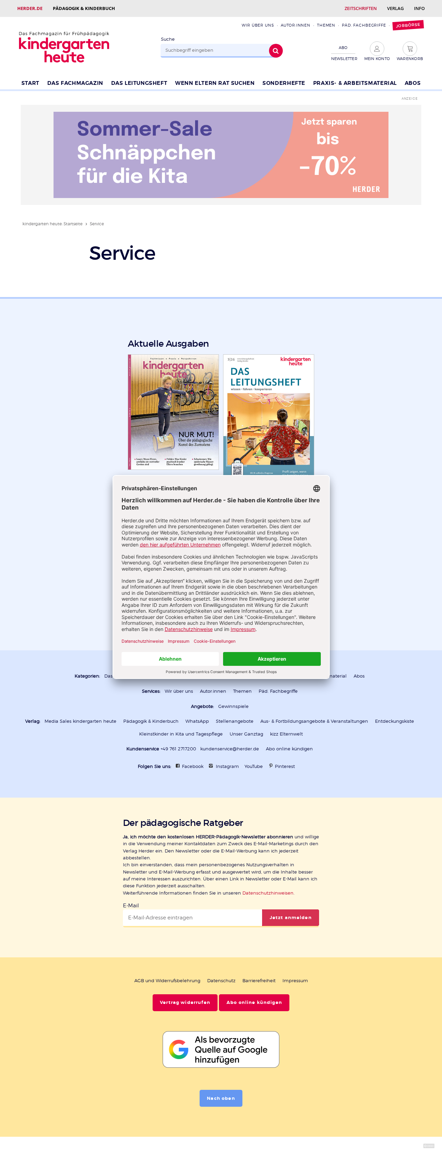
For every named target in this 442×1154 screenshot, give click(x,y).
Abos (413, 83)
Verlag (395, 8)
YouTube (253, 766)
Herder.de (29, 8)
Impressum (295, 980)
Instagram (227, 766)
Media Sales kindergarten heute (80, 721)
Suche (168, 39)
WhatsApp (197, 721)
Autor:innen (295, 25)
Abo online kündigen (289, 748)
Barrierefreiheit (259, 980)
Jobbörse (408, 25)
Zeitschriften (361, 8)
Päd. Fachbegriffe (364, 25)
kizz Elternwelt (286, 734)
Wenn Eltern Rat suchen (214, 83)
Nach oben (221, 1098)
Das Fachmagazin (75, 83)
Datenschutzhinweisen (268, 893)
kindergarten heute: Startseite (52, 223)
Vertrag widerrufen (185, 1002)
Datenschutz (221, 980)
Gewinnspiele (233, 706)
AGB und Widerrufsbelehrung (167, 980)
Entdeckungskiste (394, 721)
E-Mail (131, 906)
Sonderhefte (283, 83)
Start (30, 83)
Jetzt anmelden (291, 917)
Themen (326, 25)
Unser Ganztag (246, 734)
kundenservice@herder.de (229, 748)
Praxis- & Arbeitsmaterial (355, 83)
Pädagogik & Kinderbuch (84, 8)
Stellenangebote (234, 721)
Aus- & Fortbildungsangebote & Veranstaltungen (314, 721)
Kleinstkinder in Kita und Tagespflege (181, 734)
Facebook (192, 766)
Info (419, 8)
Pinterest (285, 766)
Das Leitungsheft (139, 83)
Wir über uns (258, 25)
